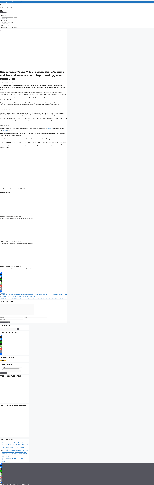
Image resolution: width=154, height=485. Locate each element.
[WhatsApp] (33, 279)
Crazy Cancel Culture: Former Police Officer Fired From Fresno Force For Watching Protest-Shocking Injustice (32, 298)
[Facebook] (33, 273)
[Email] (33, 284)
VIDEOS (4, 20)
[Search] (18, 329)
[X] (33, 274)
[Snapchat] (33, 281)
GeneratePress (25, 484)
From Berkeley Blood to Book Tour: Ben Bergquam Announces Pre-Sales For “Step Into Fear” (14, 460)
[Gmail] (33, 286)
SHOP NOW (5, 25)
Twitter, (49, 128)
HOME (4, 15)
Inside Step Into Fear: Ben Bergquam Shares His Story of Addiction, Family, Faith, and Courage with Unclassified (15, 455)
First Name (3, 367)
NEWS (3, 293)
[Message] (33, 283)
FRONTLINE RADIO (7, 22)
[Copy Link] (33, 288)
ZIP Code (2, 371)
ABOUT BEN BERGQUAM (9, 17)
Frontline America (5, 5)
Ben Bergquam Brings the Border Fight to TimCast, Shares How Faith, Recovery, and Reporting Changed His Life (13, 447)
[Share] (33, 291)
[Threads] (33, 278)
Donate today (16, 2)
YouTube (4, 130)
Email (1, 369)
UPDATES (5, 24)
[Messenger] (33, 276)
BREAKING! (5, 18)
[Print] (33, 289)
